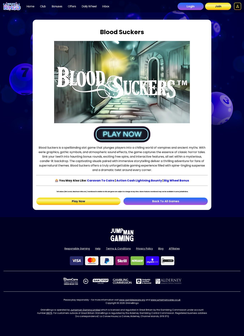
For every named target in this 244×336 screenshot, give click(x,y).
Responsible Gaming (77, 248)
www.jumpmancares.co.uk (165, 299)
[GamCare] (71, 281)
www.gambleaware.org (132, 299)
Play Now (78, 201)
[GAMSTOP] (101, 281)
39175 (49, 313)
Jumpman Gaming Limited (85, 309)
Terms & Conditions (118, 248)
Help (98, 248)
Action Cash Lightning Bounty (139, 180)
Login (191, 6)
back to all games (165, 201)
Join (218, 6)
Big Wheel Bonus (176, 180)
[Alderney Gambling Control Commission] (168, 281)
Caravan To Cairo (100, 180)
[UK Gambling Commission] (122, 281)
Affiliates (174, 248)
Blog (160, 248)
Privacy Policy (144, 248)
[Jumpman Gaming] (122, 240)
